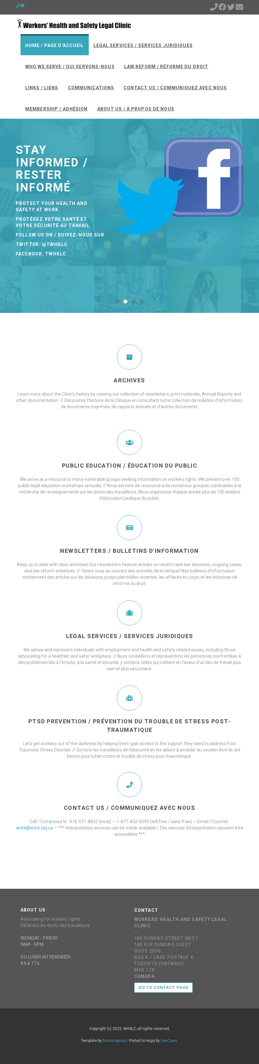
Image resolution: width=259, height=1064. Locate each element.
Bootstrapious (115, 1040)
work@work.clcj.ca (34, 827)
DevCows (169, 1040)
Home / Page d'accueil (54, 45)
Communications (91, 87)
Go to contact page (163, 987)
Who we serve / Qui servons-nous (70, 66)
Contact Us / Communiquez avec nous (175, 87)
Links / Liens (41, 87)
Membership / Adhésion (56, 108)
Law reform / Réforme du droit (166, 66)
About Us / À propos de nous (135, 108)
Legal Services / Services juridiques (143, 45)
